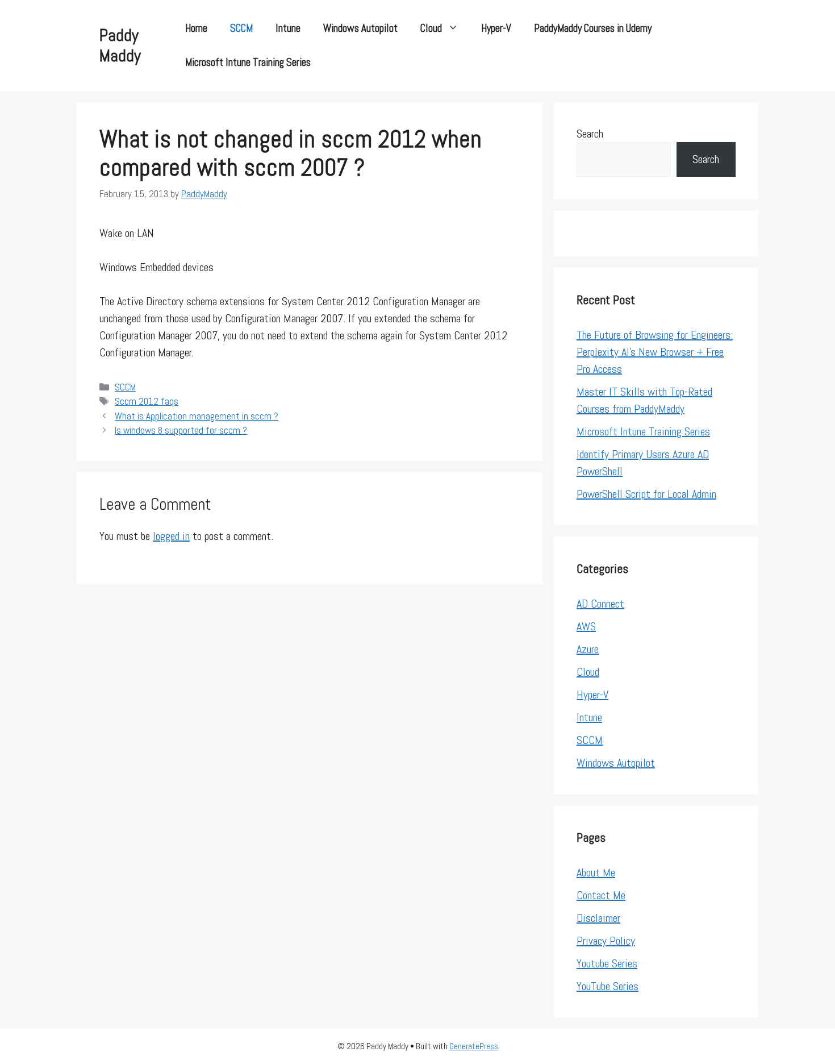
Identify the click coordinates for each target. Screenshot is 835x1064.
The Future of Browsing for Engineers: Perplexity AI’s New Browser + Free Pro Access (655, 351)
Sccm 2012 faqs (146, 401)
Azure (588, 649)
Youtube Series (607, 963)
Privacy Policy (606, 940)
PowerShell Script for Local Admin (646, 494)
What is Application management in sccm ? (196, 416)
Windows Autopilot (360, 28)
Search (590, 133)
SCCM (241, 28)
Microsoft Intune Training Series (248, 62)
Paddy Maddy (120, 45)
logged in (171, 536)
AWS (586, 626)
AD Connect (600, 603)
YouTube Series (607, 986)
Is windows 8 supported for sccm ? (181, 430)
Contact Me (601, 895)
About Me (596, 872)
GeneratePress (473, 1046)
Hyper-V (496, 28)
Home (196, 28)
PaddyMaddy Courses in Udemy (593, 28)
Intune (287, 28)
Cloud (431, 28)
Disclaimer (598, 918)
